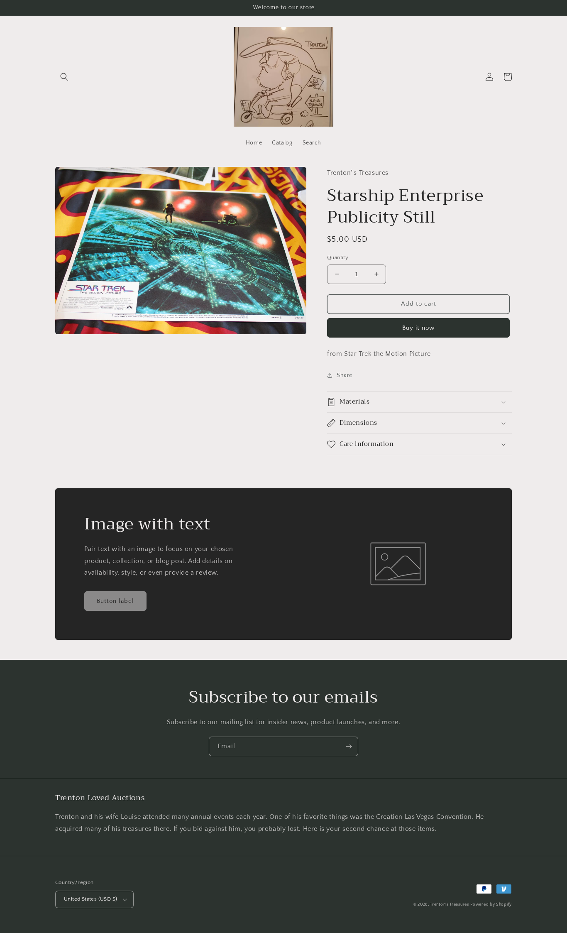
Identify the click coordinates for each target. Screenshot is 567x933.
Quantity (337, 257)
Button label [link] (115, 601)
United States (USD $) (90, 899)
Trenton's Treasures (449, 904)
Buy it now (418, 327)
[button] (64, 77)
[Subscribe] (349, 746)
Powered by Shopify (491, 904)
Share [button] (344, 375)
